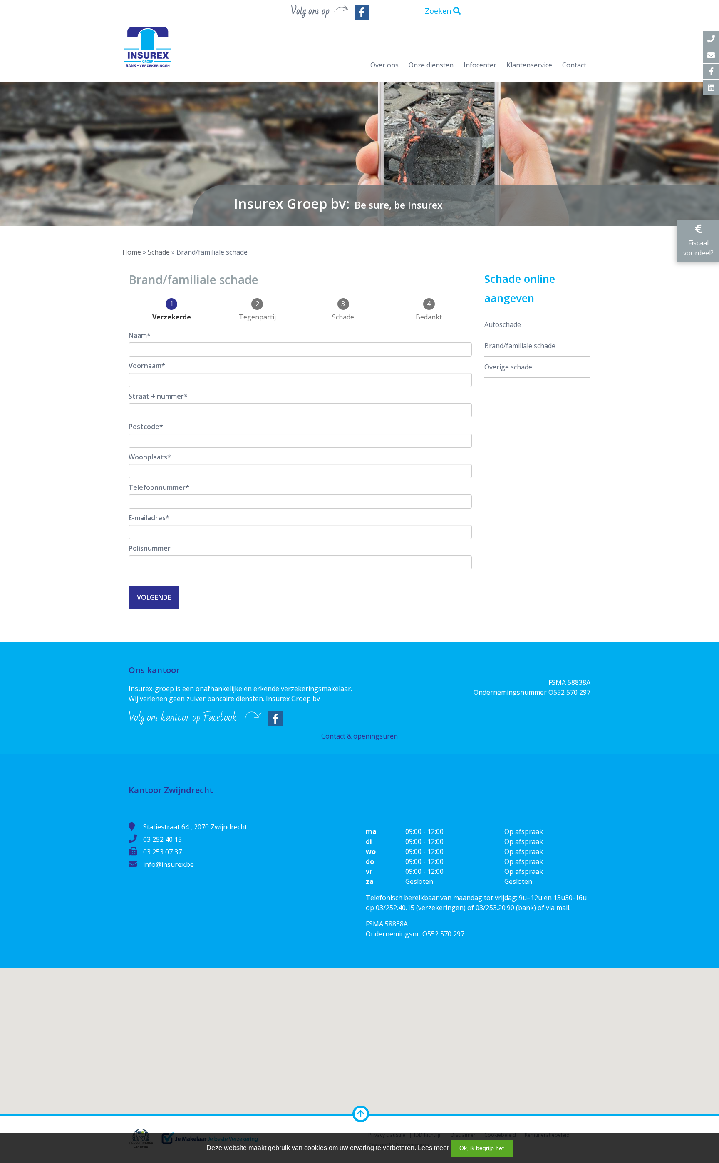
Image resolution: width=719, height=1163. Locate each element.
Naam (138, 335)
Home (131, 252)
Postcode (144, 426)
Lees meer (433, 1147)
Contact (574, 65)
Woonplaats (148, 457)
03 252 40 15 (162, 839)
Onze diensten (431, 65)
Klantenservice (529, 65)
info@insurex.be (168, 864)
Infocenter (480, 65)
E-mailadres (147, 517)
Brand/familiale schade (519, 345)
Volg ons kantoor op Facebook (183, 717)
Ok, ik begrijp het (481, 1148)
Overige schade (508, 367)
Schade (159, 252)
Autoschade (502, 324)
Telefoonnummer (157, 487)
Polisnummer (150, 548)
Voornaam (145, 365)
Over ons (384, 65)
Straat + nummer (156, 396)
